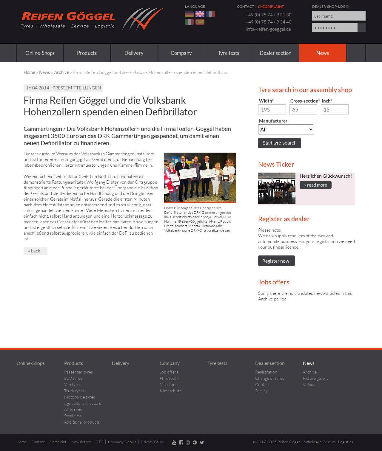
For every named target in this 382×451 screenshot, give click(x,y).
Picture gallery (316, 378)
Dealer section (275, 53)
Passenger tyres (78, 371)
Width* (266, 100)
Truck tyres (74, 390)
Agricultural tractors (82, 403)
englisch (199, 14)
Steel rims (72, 415)
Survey (261, 390)
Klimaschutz (170, 390)
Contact (245, 6)
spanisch (199, 22)
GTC (99, 441)
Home (29, 72)
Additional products (82, 421)
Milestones (169, 384)
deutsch (189, 14)
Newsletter (81, 441)
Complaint (273, 6)
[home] (91, 34)
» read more (258, 184)
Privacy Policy (152, 441)
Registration (266, 371)
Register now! (276, 261)
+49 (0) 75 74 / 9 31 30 (269, 14)
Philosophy (169, 378)
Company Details (122, 441)
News (322, 53)
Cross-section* (305, 100)
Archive (61, 72)
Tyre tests (228, 53)
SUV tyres (73, 378)
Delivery (134, 53)
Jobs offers (273, 282)
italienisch (189, 22)
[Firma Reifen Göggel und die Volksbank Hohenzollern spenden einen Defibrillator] (200, 201)
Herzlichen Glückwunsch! (268, 176)
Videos (309, 384)
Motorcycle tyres (79, 396)
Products (87, 53)
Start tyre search (279, 142)
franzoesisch (210, 14)
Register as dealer (284, 219)
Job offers (169, 371)
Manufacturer (273, 120)
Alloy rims (73, 409)
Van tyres (72, 384)
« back (34, 250)
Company (181, 53)
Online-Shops (40, 53)
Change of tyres (269, 378)
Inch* (327, 100)
